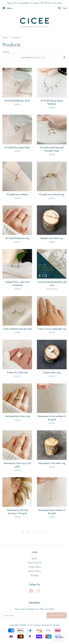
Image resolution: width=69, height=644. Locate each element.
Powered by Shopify (51, 625)
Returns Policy (34, 571)
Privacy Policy (34, 566)
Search (34, 558)
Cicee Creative (33, 625)
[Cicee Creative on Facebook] (31, 591)
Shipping (34, 575)
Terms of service (34, 562)
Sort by (5, 52)
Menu (9, 8)
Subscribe (56, 615)
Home (4, 37)
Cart (64, 8)
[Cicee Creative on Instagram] (38, 591)
